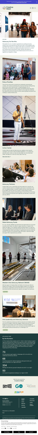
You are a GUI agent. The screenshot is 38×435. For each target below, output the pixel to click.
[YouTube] (5, 398)
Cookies (31, 402)
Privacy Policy (32, 400)
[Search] (35, 8)
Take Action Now (6, 156)
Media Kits (23, 403)
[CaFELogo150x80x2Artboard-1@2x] (7, 386)
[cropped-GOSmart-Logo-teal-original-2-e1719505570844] (19, 386)
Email (3, 412)
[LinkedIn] (7, 398)
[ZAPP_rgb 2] (19, 392)
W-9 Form (23, 405)
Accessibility (32, 398)
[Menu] (30, 8)
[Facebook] (2, 398)
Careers (22, 401)
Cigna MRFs (23, 407)
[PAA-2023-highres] (31, 386)
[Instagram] (4, 398)
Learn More (5, 291)
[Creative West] (7, 8)
